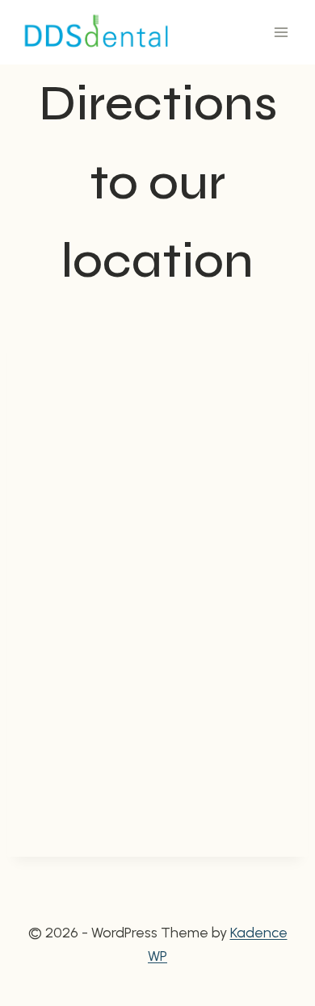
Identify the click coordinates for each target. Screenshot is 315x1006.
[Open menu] (281, 31)
